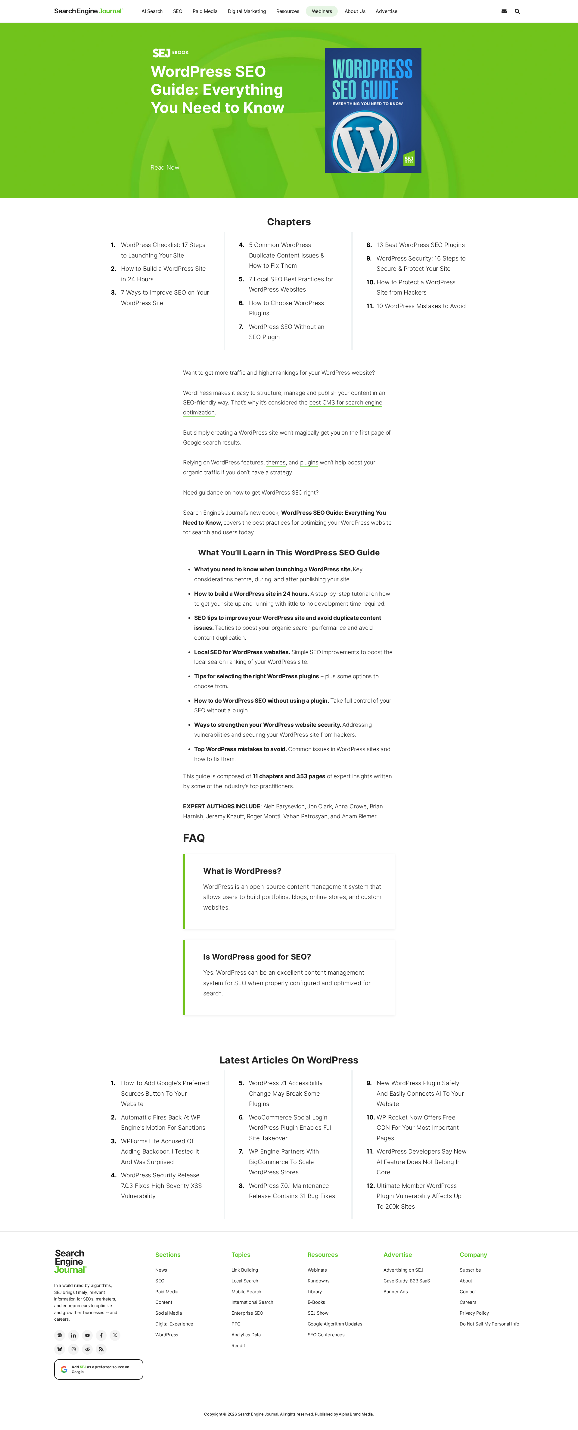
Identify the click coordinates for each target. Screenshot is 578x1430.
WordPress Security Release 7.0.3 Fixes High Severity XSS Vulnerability (161, 1186)
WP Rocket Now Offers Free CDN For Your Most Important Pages (418, 1128)
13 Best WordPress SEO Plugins (421, 244)
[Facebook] (101, 1335)
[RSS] (101, 1349)
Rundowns (319, 1281)
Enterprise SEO (247, 1313)
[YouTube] (87, 1335)
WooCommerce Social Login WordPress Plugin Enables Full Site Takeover (291, 1128)
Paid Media (205, 11)
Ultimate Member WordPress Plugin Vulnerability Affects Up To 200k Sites (419, 1196)
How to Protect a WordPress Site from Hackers (416, 287)
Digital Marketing (247, 11)
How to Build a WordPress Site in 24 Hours (163, 274)
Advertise (386, 11)
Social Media (168, 1313)
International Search (252, 1302)
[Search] (517, 11)
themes (276, 462)
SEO (177, 11)
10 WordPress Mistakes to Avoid (421, 306)
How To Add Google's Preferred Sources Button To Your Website (165, 1093)
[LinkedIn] (73, 1335)
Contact (468, 1291)
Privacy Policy (474, 1313)
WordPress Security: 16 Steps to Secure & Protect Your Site (421, 264)
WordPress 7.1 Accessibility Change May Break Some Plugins (286, 1093)
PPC (236, 1324)
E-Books (316, 1302)
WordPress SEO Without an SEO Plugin (287, 332)
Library (315, 1291)
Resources (287, 11)
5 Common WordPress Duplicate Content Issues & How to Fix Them (286, 255)
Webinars (322, 11)
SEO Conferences (326, 1335)
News (161, 1270)
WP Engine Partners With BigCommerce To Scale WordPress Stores (284, 1162)
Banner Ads (396, 1291)
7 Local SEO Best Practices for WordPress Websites (291, 284)
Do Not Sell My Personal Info (489, 1324)
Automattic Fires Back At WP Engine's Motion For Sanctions (163, 1123)
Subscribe (470, 1270)
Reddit (238, 1345)
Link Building (245, 1270)
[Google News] (59, 1335)
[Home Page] (88, 11)
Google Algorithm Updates (335, 1324)
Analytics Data (246, 1335)
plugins (309, 462)
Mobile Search (246, 1291)
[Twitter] (115, 1335)
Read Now (165, 167)
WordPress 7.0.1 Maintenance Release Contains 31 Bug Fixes (292, 1191)
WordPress (166, 1335)
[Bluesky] (59, 1349)
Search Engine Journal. (258, 1414)
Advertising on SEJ (403, 1270)
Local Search (245, 1281)
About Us (355, 11)
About (466, 1281)
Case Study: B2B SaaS (407, 1281)
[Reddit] (87, 1349)
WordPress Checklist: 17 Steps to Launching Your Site (163, 250)
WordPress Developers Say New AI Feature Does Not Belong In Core (421, 1162)
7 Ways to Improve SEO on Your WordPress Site (165, 298)
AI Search (152, 11)
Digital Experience (174, 1324)
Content (163, 1302)
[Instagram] (73, 1349)
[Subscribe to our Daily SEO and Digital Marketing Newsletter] (504, 11)
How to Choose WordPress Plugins (286, 308)
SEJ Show (318, 1313)
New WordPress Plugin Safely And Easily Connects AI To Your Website (420, 1093)
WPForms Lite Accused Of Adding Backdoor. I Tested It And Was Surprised (160, 1152)
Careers (468, 1302)
